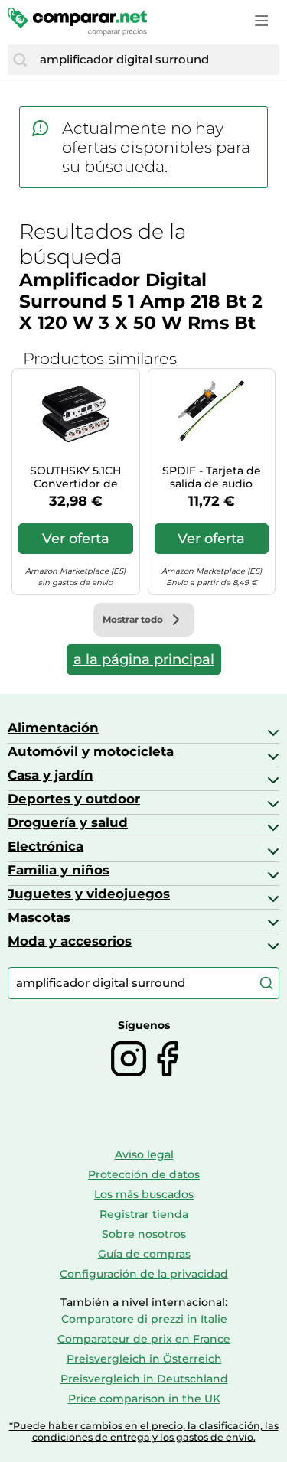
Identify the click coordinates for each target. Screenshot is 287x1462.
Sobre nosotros (144, 1234)
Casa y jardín (50, 775)
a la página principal (143, 659)
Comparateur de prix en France (143, 1339)
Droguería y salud (68, 822)
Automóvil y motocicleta (91, 751)
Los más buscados (144, 1194)
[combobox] (155, 59)
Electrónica (45, 846)
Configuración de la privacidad (144, 1274)
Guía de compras (144, 1254)
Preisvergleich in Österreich (144, 1359)
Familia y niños (58, 870)
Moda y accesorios (70, 941)
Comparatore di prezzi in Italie (144, 1319)
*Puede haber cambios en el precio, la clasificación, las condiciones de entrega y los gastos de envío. (144, 1431)
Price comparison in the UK (144, 1398)
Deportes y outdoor (74, 798)
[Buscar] (20, 59)
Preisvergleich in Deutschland (144, 1378)
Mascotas (39, 917)
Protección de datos (144, 1174)
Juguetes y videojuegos (89, 893)
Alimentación (53, 727)
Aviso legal (144, 1154)
